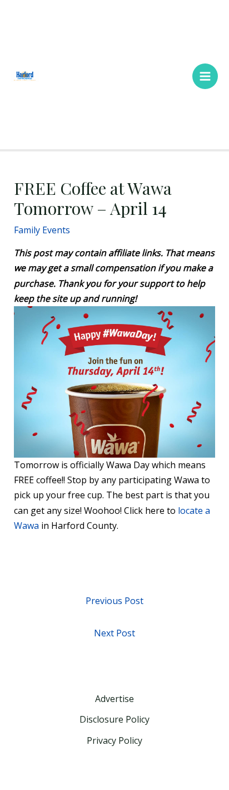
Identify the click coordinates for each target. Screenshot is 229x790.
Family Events (42, 230)
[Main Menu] (205, 76)
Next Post (114, 633)
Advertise (114, 699)
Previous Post (114, 601)
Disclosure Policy (114, 719)
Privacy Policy (114, 740)
